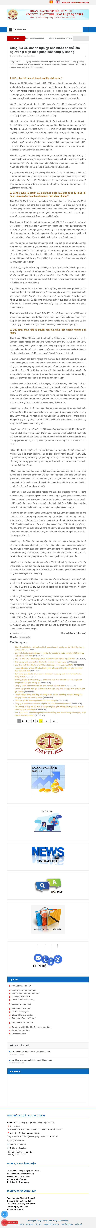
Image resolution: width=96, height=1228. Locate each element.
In (85, 56)
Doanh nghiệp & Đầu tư (27, 56)
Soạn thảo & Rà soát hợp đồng (23, 1000)
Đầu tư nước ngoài (19, 1033)
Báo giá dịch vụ (51, 1224)
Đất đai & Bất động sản (20, 1012)
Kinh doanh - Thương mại (21, 1009)
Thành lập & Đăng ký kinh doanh (24, 990)
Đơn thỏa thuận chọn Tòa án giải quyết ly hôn (30, 1051)
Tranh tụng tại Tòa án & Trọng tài (24, 1018)
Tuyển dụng (67, 1224)
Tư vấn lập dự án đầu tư (21, 1030)
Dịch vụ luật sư (34, 1224)
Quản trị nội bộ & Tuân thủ (21, 997)
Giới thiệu (19, 1224)
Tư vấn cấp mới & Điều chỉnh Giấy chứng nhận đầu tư (32, 1027)
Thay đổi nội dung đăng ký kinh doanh (25, 993)
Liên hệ (78, 1224)
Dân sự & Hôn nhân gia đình (22, 1015)
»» (54, 721)
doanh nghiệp (25, 637)
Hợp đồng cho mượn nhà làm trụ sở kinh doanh (31, 1060)
